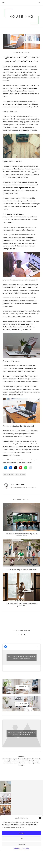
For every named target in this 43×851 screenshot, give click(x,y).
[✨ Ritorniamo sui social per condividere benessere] (5, 786)
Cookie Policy (16, 848)
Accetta (21, 833)
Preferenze (21, 844)
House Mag (19, 484)
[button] (40, 818)
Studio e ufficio (22, 53)
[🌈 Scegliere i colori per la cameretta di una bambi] (5, 798)
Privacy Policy (25, 848)
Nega (21, 839)
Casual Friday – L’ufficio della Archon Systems (21, 570)
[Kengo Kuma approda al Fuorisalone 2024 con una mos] (5, 810)
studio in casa (8, 474)
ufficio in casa (20, 474)
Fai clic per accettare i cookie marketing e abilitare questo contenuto (21, 657)
